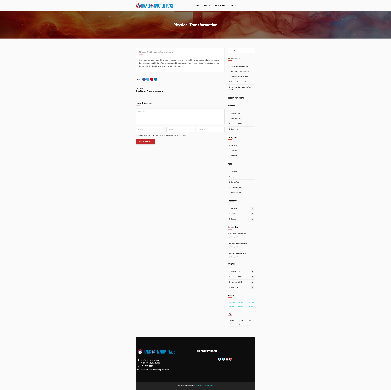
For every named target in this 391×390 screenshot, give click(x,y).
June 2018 (234, 129)
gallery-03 (240, 302)
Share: (138, 79)
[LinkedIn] (155, 79)
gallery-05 (250, 302)
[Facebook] (144, 79)
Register (234, 172)
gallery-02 (231, 306)
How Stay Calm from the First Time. (240, 88)
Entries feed (235, 182)
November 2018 (236, 124)
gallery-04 (231, 302)
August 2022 (235, 113)
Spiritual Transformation (239, 82)
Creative (234, 150)
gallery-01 (250, 306)
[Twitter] (147, 79)
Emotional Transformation (149, 91)
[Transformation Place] (154, 5)
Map (249, 320)
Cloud (241, 320)
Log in (233, 177)
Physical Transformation (239, 66)
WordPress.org (236, 192)
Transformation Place (206, 385)
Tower (232, 325)
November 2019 (236, 119)
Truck (241, 325)
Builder (232, 320)
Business (234, 145)
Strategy (234, 156)
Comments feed (236, 187)
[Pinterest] (151, 79)
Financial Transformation (239, 77)
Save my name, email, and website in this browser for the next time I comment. (162, 135)
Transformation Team (164, 52)
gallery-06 (240, 306)
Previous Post (140, 88)
